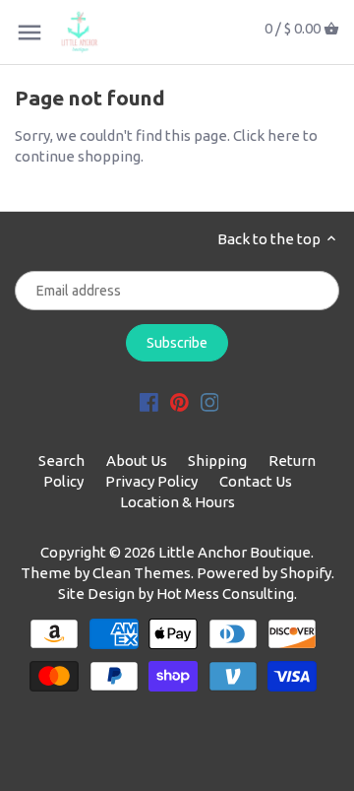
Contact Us (255, 481)
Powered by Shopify (264, 572)
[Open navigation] (29, 32)
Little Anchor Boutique (234, 552)
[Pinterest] (179, 400)
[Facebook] (149, 400)
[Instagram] (210, 400)
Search (61, 460)
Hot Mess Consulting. (226, 593)
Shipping (217, 460)
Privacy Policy (151, 481)
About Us (136, 460)
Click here (266, 135)
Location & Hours (177, 502)
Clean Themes (141, 572)
